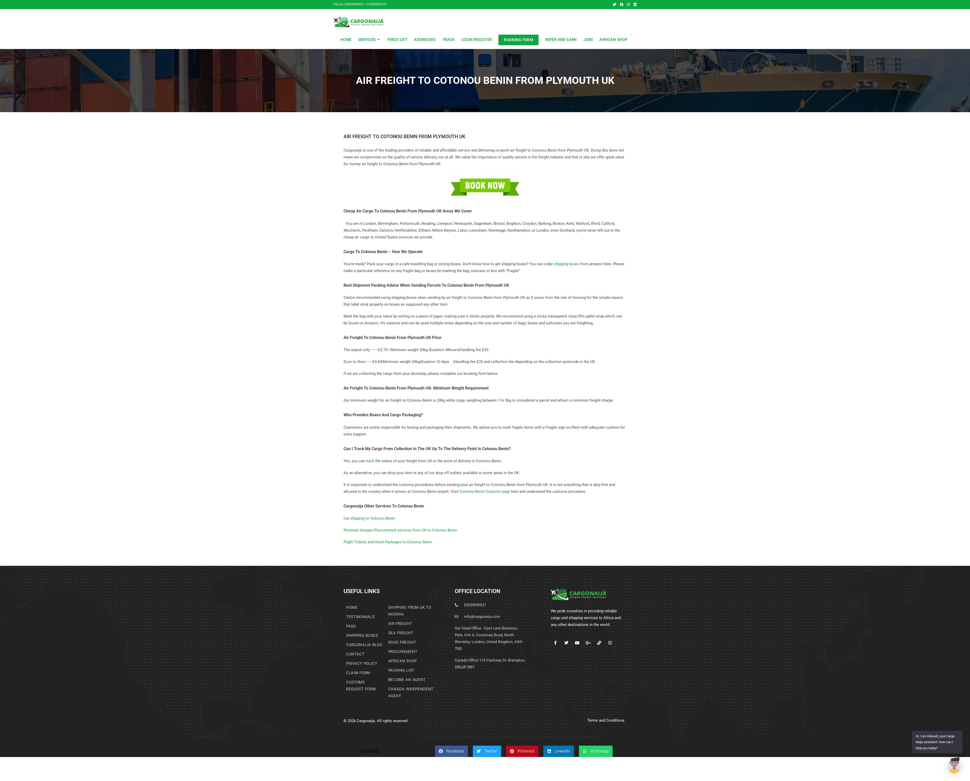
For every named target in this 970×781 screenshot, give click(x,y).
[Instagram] (609, 642)
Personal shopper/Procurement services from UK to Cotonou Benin (400, 530)
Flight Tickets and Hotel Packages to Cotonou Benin (388, 542)
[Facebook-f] (555, 642)
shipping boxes (566, 264)
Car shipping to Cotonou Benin (369, 518)
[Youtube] (577, 642)
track (370, 461)
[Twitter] (566, 642)
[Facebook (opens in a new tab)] (621, 4)
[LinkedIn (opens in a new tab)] (634, 4)
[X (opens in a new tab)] (614, 4)
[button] (451, 751)
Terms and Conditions (605, 720)
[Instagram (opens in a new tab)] (628, 4)
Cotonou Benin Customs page (484, 491)
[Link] (599, 642)
